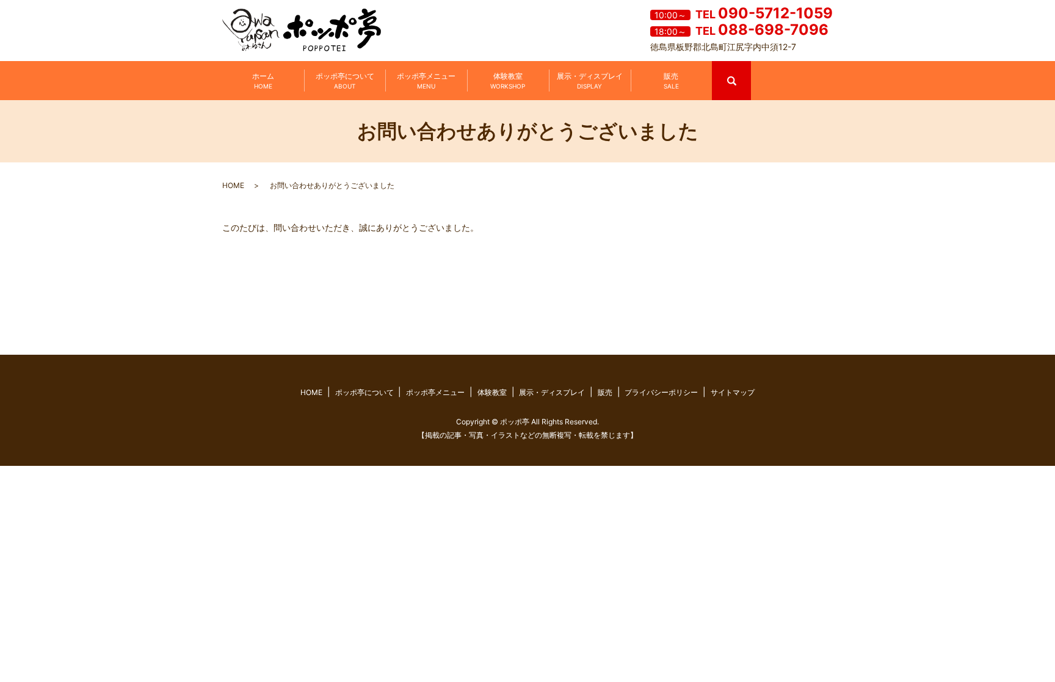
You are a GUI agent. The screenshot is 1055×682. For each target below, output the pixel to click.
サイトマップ (733, 392)
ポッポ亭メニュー (426, 80)
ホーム (263, 80)
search (750, 66)
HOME (233, 185)
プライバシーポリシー (661, 392)
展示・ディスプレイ (590, 80)
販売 (671, 80)
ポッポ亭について (345, 80)
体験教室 (507, 80)
